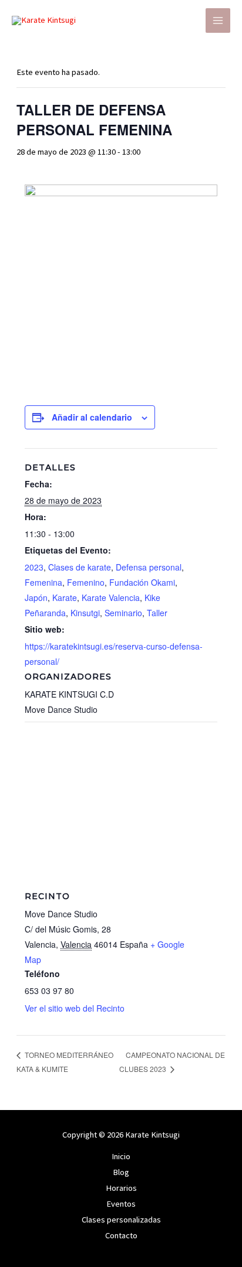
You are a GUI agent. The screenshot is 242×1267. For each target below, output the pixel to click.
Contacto (121, 1235)
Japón (36, 597)
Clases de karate (79, 567)
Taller (157, 613)
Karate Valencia (111, 597)
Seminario (123, 613)
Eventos (121, 1203)
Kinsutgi (85, 613)
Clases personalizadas (121, 1219)
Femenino (86, 582)
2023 (34, 567)
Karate (64, 597)
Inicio (121, 1156)
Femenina (43, 582)
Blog (121, 1172)
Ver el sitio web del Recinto (75, 1008)
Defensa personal (149, 567)
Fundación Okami (142, 582)
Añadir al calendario (92, 417)
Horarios (121, 1188)
